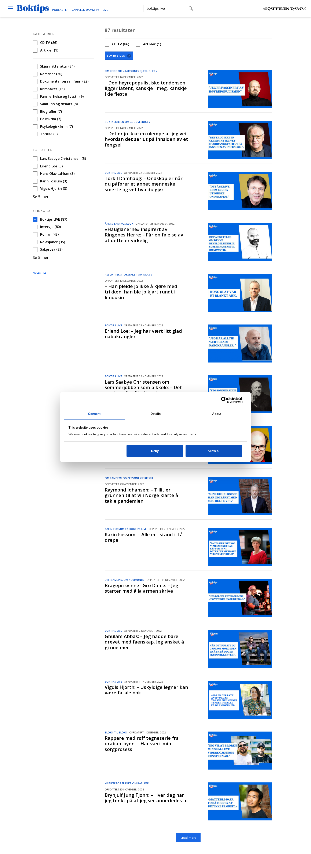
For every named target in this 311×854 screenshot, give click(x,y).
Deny (155, 451)
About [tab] (217, 413)
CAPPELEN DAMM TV (85, 10)
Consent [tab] (94, 413)
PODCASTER (60, 10)
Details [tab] (155, 413)
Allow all (214, 451)
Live (105, 10)
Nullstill (39, 272)
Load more (188, 838)
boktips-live (116, 55)
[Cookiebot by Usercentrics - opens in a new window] (224, 400)
